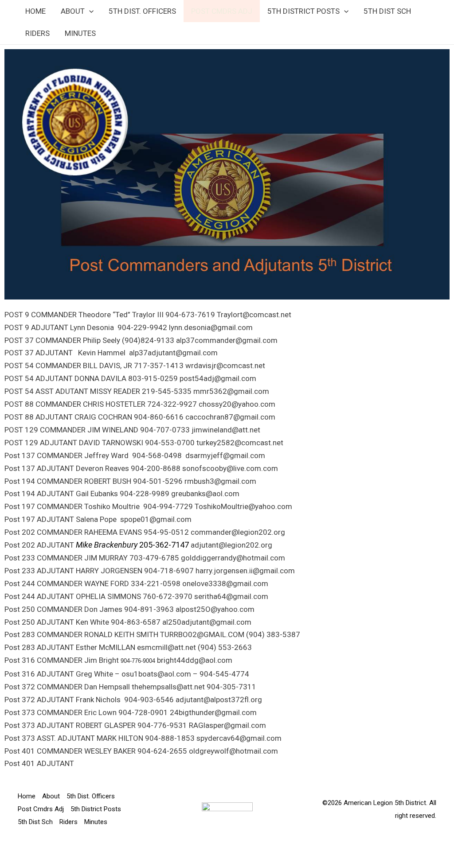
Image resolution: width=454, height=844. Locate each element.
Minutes (80, 33)
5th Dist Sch (387, 11)
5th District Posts (303, 11)
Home (35, 11)
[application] (89, 11)
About (73, 11)
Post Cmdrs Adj (221, 11)
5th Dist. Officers (142, 11)
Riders (37, 33)
